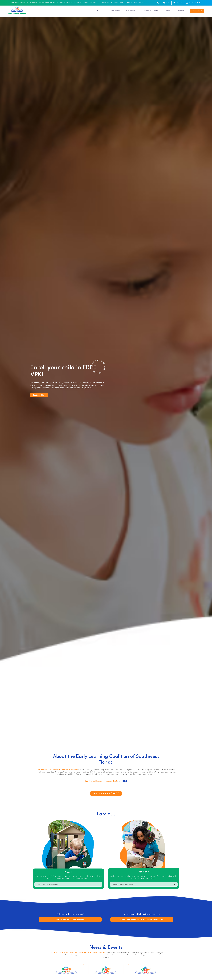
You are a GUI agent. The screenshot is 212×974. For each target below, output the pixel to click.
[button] (102, 11)
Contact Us (197, 11)
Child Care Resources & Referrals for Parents (142, 920)
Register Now (39, 395)
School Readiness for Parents (70, 920)
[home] (17, 11)
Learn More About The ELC (106, 793)
